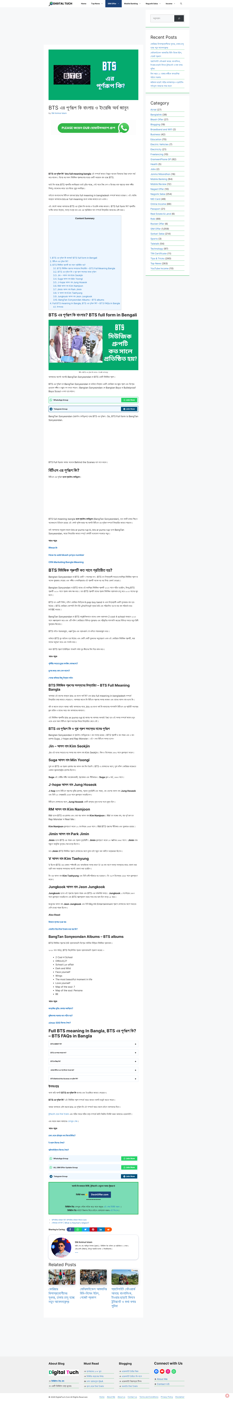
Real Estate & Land (160, 213)
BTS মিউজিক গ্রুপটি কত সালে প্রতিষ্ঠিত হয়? (67, 265)
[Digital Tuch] (61, 3)
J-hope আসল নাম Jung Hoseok (70, 282)
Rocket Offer (157, 223)
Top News (95, 3)
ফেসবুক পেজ (72, 1121)
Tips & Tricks (157, 258)
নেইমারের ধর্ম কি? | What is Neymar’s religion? (70, 1223)
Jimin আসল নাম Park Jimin (67, 289)
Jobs (153, 169)
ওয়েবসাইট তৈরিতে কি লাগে (132, 1376)
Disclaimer (179, 1397)
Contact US (163, 1384)
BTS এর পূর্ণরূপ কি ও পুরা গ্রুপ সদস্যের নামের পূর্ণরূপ (74, 271)
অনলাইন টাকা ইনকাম (130, 1386)
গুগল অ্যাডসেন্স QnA (95, 1381)
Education (155, 139)
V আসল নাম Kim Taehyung (67, 293)
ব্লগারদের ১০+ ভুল (94, 1371)
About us (121, 1397)
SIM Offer (112, 3)
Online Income (158, 204)
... (76, 1251)
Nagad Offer (157, 189)
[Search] (179, 18)
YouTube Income (159, 268)
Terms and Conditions (148, 1397)
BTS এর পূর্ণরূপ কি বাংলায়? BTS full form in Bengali (73, 258)
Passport (155, 208)
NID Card (155, 199)
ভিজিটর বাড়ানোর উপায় (95, 1376)
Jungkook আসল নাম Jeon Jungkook (72, 296)
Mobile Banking (131, 3)
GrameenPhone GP (160, 159)
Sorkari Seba (157, 233)
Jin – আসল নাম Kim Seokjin (68, 275)
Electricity (156, 149)
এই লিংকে (114, 1210)
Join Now (130, 400)
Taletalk (154, 243)
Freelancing (156, 154)
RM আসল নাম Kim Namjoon (68, 286)
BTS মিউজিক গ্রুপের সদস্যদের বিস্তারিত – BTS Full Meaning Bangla (84, 268)
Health (154, 164)
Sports (154, 238)
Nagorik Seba (152, 3)
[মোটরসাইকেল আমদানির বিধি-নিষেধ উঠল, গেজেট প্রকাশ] (93, 1282)
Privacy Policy (167, 1397)
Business (155, 134)
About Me (161, 1379)
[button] (181, 3)
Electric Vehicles (159, 144)
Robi (152, 218)
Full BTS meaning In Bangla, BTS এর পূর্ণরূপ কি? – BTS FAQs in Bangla (85, 303)
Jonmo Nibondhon (160, 174)
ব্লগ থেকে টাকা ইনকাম (95, 1386)
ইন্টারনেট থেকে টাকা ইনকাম (59, 1114)
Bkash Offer (156, 119)
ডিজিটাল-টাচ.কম (57, 1381)
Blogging (155, 124)
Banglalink (156, 114)
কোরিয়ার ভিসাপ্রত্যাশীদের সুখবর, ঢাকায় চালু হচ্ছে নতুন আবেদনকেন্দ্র (62, 1295)
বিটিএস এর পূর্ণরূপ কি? (59, 261)
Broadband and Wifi (161, 129)
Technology (156, 248)
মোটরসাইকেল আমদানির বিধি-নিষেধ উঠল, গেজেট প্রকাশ (93, 1293)
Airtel (153, 109)
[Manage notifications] (227, 1396)
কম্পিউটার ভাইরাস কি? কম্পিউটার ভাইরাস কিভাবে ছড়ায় (69, 1220)
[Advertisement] (93, 27)
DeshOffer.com (99, 1194)
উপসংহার (58, 307)
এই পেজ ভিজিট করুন (112, 1206)
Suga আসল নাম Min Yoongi (68, 279)
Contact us (132, 1397)
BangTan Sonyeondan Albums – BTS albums (78, 300)
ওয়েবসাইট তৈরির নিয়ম (130, 1371)
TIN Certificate (158, 253)
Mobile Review (158, 184)
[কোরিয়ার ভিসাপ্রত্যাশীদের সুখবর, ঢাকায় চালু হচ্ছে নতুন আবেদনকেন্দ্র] (62, 1282)
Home (83, 3)
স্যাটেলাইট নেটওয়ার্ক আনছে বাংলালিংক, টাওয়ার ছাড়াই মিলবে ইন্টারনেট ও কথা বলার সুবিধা (124, 1297)
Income (169, 3)
